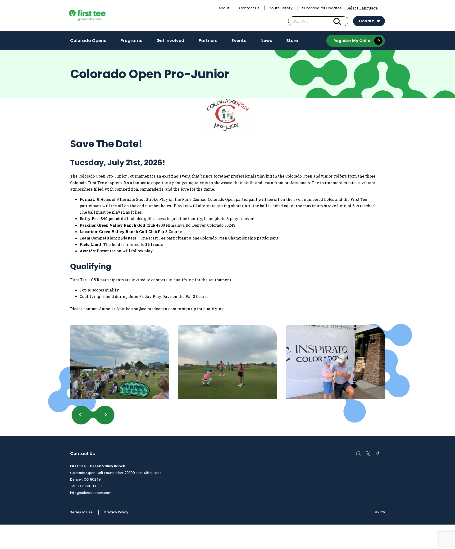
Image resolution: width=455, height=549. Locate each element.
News (266, 42)
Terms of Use (81, 512)
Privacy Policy (116, 512)
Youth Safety (280, 7)
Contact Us (249, 7)
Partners (208, 40)
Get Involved (170, 42)
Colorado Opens (88, 40)
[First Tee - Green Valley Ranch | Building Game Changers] (96, 15)
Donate (366, 21)
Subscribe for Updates (322, 7)
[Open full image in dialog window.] (119, 362)
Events (239, 42)
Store (292, 40)
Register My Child (352, 40)
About (223, 7)
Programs (131, 42)
